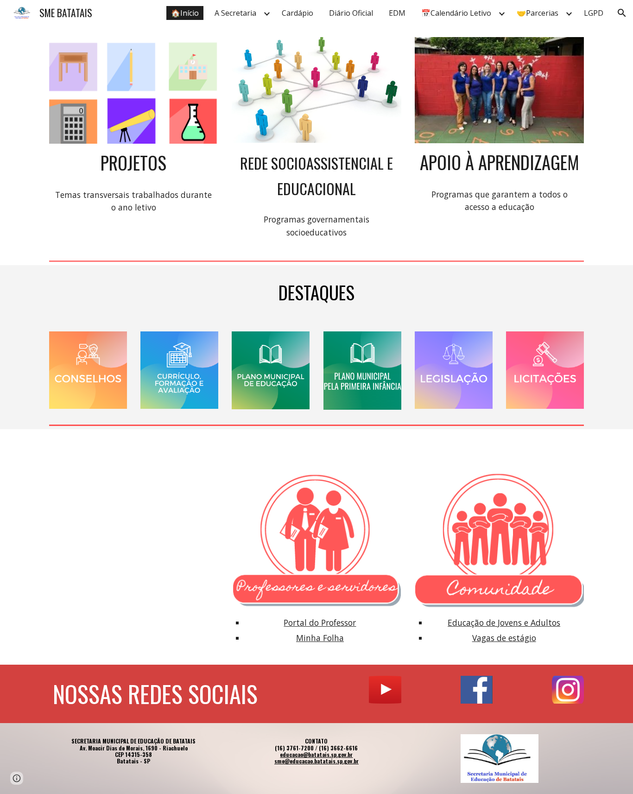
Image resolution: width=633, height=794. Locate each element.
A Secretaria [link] (235, 13)
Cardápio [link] (297, 13)
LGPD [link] (593, 13)
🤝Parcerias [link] (537, 13)
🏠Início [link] (185, 13)
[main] (133, 163)
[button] (622, 13)
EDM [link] (397, 13)
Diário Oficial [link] (351, 13)
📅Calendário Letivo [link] (456, 13)
